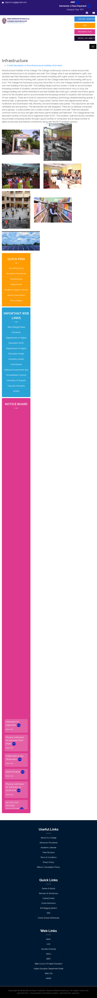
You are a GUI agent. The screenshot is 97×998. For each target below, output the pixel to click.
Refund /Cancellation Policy (48, 867)
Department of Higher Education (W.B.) (16, 340)
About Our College (48, 838)
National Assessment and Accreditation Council (16, 372)
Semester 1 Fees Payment (73, 6)
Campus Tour (73, 9)
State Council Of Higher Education (48, 964)
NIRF (73, 2)
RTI (81, 9)
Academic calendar (48, 848)
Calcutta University (16, 386)
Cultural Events (48, 898)
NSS (48, 913)
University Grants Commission (16, 362)
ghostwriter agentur (70, 993)
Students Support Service (16, 290)
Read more (9, 717)
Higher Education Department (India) (48, 969)
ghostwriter (23, 993)
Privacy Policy (48, 862)
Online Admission (86, 19)
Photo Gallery (16, 300)
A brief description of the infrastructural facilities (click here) (34, 65)
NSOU (48, 954)
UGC (49, 944)
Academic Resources (16, 273)
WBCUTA (48, 974)
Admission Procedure (48, 843)
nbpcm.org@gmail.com (16, 2)
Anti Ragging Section (48, 908)
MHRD (16, 391)
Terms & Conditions (48, 857)
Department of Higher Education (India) (16, 351)
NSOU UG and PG (86, 38)
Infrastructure (16, 279)
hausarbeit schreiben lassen (44, 993)
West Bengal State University (16, 330)
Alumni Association (16, 295)
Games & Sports (48, 888)
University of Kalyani (16, 380)
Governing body (16, 268)
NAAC (48, 939)
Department (16, 284)
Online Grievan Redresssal (48, 918)
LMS (85, 25)
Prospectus (85, 32)
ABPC (48, 959)
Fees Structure (48, 852)
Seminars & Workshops (48, 893)
